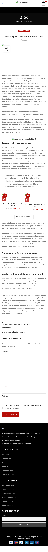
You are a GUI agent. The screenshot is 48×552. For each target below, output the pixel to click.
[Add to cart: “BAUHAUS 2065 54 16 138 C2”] (27, 200)
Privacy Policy (7, 501)
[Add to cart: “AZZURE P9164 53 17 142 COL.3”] (4, 198)
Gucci (4, 462)
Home (18, 21)
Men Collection (8, 485)
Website (5, 396)
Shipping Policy (8, 505)
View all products (24, 217)
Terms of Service (8, 493)
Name (4, 378)
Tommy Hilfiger (8, 474)
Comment (6, 351)
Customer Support (9, 489)
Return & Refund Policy (11, 497)
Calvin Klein (6, 458)
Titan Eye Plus (7, 470)
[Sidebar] (3, 549)
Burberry (5, 454)
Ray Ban (5, 466)
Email (4, 387)
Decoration (27, 21)
